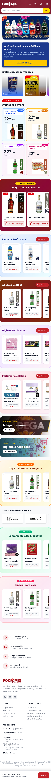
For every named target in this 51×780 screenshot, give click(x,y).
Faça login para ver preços (25, 34)
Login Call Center (8, 716)
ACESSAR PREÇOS (25, 62)
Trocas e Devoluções (34, 710)
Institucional (7, 710)
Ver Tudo (42, 239)
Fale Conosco (9, 753)
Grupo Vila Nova (8, 708)
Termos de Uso (32, 708)
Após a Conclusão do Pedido (36, 713)
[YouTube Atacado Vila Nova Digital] (15, 697)
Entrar (43, 775)
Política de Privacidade (34, 716)
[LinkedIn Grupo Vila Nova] (10, 697)
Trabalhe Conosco (9, 713)
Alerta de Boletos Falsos (35, 719)
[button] (25, 28)
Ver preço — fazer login (14, 223)
